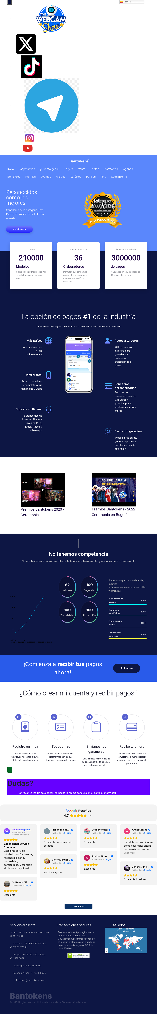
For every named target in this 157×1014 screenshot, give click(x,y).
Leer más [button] (129, 852)
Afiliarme (126, 668)
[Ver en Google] (47, 831)
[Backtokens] (78, 161)
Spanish (127, 2)
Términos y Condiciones (73, 1002)
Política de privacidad (48, 1002)
